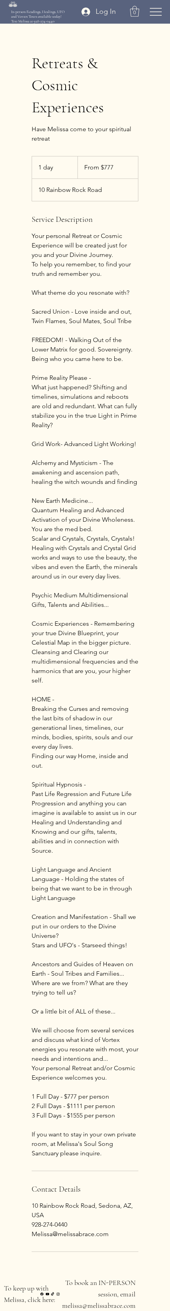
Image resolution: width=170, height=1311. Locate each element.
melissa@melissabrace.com (99, 1305)
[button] (134, 11)
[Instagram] (58, 1294)
